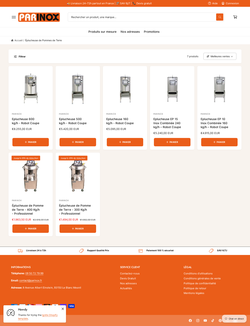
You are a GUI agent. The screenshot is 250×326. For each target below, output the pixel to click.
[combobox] (146, 17)
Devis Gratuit (128, 278)
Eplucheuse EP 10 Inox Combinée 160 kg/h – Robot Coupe (214, 123)
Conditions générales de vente (202, 278)
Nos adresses (128, 283)
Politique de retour (195, 288)
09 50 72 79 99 (34, 273)
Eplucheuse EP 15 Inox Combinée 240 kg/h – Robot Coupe (167, 123)
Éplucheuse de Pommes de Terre (43, 40)
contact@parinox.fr (30, 280)
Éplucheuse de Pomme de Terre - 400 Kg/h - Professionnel (28, 209)
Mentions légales (194, 293)
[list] (125, 251)
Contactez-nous (129, 273)
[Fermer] (62, 308)
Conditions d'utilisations (198, 273)
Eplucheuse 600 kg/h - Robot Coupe (25, 121)
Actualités (126, 288)
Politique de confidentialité (200, 283)
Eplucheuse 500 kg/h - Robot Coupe (72, 121)
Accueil (18, 40)
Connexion (232, 3)
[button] (13, 17)
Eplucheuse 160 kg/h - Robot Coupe (120, 121)
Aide (215, 3)
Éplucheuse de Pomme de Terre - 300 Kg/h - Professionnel (75, 209)
